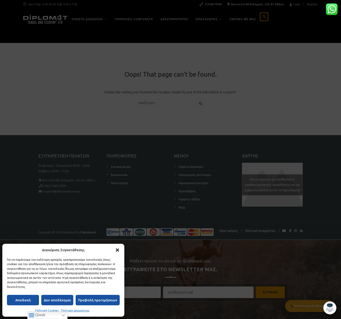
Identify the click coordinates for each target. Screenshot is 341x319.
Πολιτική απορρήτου (75, 310)
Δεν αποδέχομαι (57, 300)
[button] (117, 250)
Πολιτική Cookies (47, 310)
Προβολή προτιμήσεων (97, 300)
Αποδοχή (23, 300)
